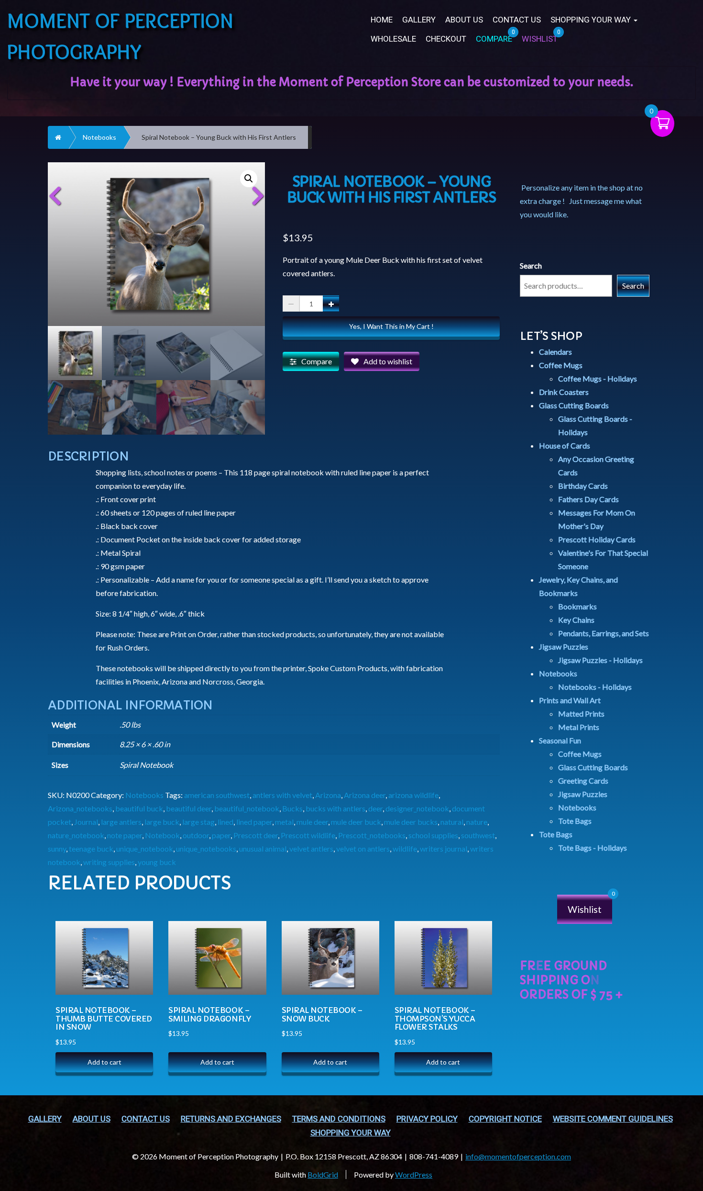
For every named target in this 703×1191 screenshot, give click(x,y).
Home (382, 20)
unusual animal (262, 848)
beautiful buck (139, 808)
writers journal (443, 848)
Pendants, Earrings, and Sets (603, 633)
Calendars (555, 351)
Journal (86, 821)
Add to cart (104, 1062)
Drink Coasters (564, 391)
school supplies (433, 835)
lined (225, 821)
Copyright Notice (505, 1119)
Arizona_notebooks (80, 808)
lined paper (254, 821)
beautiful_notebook (246, 808)
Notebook (162, 835)
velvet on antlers (363, 848)
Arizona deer (364, 794)
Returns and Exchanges (231, 1119)
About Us (464, 20)
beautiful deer (188, 808)
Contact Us (517, 20)
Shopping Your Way (591, 20)
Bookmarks (577, 606)
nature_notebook (76, 835)
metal (284, 821)
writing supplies (109, 861)
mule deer (312, 821)
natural (451, 821)
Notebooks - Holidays (595, 686)
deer (375, 808)
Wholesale (393, 39)
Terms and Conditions (338, 1119)
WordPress (413, 1174)
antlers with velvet (282, 794)
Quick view (136, 951)
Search (531, 265)
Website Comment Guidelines (613, 1119)
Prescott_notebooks (372, 835)
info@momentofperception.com (518, 1156)
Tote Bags (575, 820)
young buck (157, 861)
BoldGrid (323, 1174)
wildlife (405, 848)
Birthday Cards (583, 485)
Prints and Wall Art (570, 700)
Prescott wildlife (308, 835)
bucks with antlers (335, 808)
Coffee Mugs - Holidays (597, 378)
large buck (161, 821)
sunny (57, 848)
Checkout (446, 39)
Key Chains (576, 619)
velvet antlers (311, 848)
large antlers (121, 821)
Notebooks (99, 137)
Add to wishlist (387, 361)
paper (221, 835)
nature (476, 821)
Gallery (419, 20)
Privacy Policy (427, 1119)
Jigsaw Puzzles (563, 646)
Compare (316, 361)
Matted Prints (581, 713)
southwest (478, 835)
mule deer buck (356, 821)
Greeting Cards (583, 780)
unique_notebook (144, 848)
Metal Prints (578, 726)
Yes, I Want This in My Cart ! (391, 326)
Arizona (328, 794)
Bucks (292, 808)
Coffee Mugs (560, 365)
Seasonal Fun (560, 740)
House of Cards (564, 445)
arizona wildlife (413, 794)
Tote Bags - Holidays (592, 847)
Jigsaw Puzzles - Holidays (600, 659)
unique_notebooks (206, 848)
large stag (198, 821)
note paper (124, 835)
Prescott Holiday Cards (597, 539)
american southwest (217, 794)
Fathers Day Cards (588, 499)
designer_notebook (417, 808)
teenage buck (91, 848)
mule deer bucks (411, 821)
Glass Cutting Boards (574, 405)
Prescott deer (255, 835)
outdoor (196, 835)
